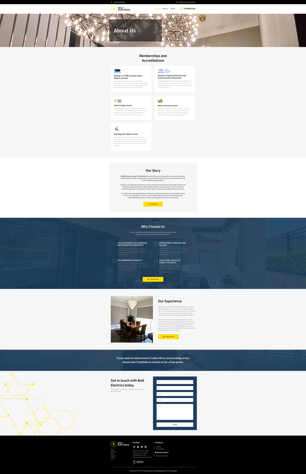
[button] (152, 204)
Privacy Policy (148, 471)
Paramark (174, 471)
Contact (113, 458)
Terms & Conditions (159, 471)
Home (112, 449)
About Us (113, 451)
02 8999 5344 (158, 446)
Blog (112, 454)
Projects (113, 456)
